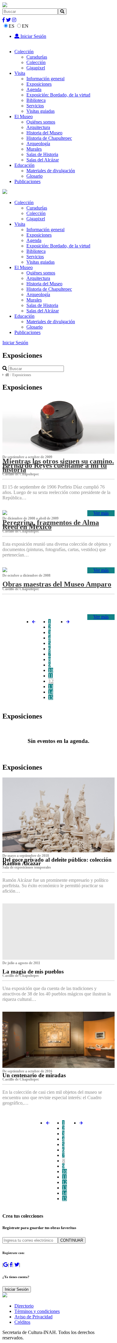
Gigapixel (35, 67)
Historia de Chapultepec (49, 138)
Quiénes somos (40, 121)
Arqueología (38, 143)
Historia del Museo (44, 132)
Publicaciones (27, 181)
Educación (24, 165)
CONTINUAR (71, 1240)
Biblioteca (36, 100)
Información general (45, 78)
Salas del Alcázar (42, 159)
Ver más (101, 513)
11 (50, 675)
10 (50, 670)
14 (50, 691)
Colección (24, 51)
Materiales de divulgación (50, 170)
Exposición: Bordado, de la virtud (58, 94)
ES (11, 26)
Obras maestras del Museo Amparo (56, 584)
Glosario (34, 176)
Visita (19, 73)
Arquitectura (38, 127)
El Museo (23, 116)
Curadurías (36, 57)
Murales (34, 149)
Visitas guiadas (40, 111)
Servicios (35, 105)
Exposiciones (39, 84)
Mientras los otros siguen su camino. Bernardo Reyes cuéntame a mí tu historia (58, 465)
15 (50, 697)
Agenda (33, 89)
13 (50, 686)
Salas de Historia (42, 154)
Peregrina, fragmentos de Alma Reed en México (50, 525)
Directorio (24, 1305)
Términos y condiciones (37, 1311)
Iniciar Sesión (32, 36)
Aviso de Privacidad (33, 1316)
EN (25, 26)
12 (51, 681)
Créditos (22, 1322)
